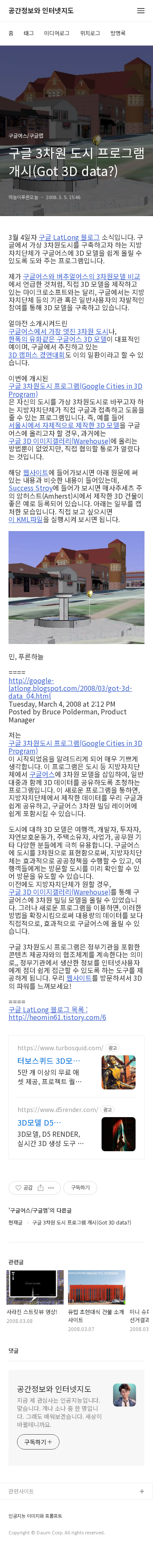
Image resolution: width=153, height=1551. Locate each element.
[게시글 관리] (51, 1187)
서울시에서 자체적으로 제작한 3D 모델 (63, 425)
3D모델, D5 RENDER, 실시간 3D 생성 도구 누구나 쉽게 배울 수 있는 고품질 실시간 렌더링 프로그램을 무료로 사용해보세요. (51, 1138)
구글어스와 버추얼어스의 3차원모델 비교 (81, 276)
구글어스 (42, 774)
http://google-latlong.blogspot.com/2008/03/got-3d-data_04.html (70, 688)
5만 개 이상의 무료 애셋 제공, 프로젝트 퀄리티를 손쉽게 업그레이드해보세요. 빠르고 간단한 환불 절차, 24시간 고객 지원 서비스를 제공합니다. (51, 1076)
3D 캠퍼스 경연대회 (36, 354)
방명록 (118, 33)
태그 (29, 33)
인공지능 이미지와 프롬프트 (35, 1516)
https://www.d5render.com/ (58, 1109)
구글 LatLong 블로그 (69, 237)
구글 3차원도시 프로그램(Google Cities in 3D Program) (75, 390)
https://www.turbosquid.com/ (60, 1047)
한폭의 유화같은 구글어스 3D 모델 (57, 339)
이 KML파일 (25, 519)
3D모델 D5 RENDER (35, 1122)
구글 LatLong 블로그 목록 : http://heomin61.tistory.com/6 (57, 1013)
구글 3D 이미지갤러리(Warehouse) (59, 441)
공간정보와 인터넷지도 (41, 10)
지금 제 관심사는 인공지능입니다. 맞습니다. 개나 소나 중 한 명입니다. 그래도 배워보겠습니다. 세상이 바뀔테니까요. (59, 1412)
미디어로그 (57, 33)
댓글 (13, 1350)
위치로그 (90, 33)
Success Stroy (30, 487)
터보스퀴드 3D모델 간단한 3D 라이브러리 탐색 (49, 1060)
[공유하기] (40, 1187)
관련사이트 (21, 1491)
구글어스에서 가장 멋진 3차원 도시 (58, 331)
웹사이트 (35, 472)
